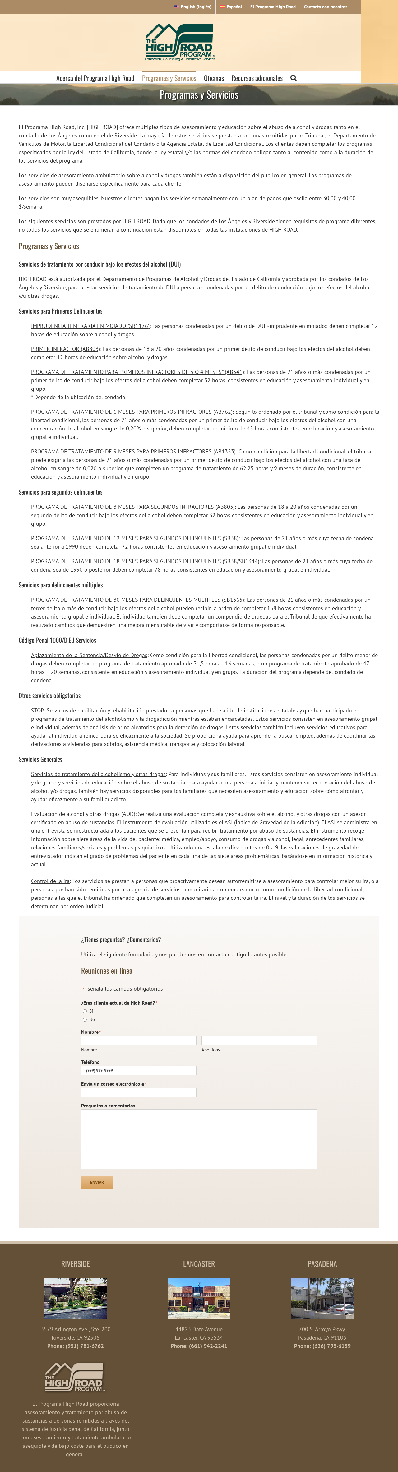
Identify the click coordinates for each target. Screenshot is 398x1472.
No (92, 1019)
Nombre (89, 1050)
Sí (91, 1011)
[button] (293, 77)
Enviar (97, 1182)
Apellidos (210, 1050)
